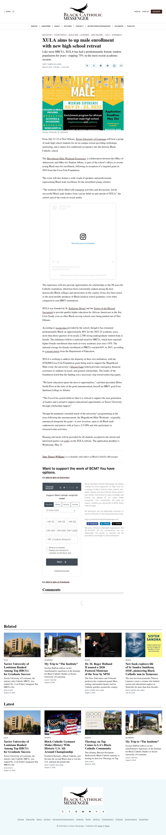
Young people (60, 35)
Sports (47, 738)
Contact (80, 26)
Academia (85, 35)
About (57, 26)
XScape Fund (76, 366)
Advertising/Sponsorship (99, 26)
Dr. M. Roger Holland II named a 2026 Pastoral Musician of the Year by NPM (98, 669)
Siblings (96, 819)
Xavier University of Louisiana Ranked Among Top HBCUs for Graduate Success (17, 669)
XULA (107, 35)
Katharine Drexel (77, 308)
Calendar (118, 26)
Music (87, 660)
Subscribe (45, 26)
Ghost (100, 826)
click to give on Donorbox (57, 477)
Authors (68, 26)
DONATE (156, 11)
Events (88, 738)
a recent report (52, 351)
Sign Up (145, 11)
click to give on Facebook (57, 582)
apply (67, 440)
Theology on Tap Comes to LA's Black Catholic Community (98, 744)
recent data (61, 327)
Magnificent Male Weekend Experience (66, 158)
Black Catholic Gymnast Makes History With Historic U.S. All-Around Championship (59, 746)
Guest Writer (50, 680)
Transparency (108, 819)
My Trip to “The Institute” (61, 664)
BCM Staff (8, 690)
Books (128, 660)
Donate (34, 26)
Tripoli (107, 826)
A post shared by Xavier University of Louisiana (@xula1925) (83, 275)
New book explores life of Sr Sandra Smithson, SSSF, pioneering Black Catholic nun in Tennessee (142, 669)
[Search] (13, 12)
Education (47, 35)
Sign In (137, 11)
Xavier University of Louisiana (91, 139)
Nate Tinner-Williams (51, 64)
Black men (73, 35)
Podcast (131, 26)
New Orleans (97, 35)
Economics (117, 35)
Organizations (131, 819)
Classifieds (143, 819)
